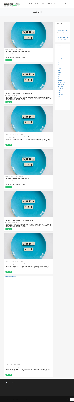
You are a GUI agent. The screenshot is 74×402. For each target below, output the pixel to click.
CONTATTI (40, 398)
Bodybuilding (17, 364)
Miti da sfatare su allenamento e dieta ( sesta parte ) (18, 51)
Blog (55, 3)
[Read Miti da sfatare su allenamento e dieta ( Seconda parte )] (28, 203)
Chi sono (37, 3)
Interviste (59, 72)
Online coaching (61, 84)
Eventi (59, 66)
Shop (43, 3)
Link (58, 78)
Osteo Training (60, 86)
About (59, 49)
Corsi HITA (60, 60)
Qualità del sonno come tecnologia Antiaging (62, 27)
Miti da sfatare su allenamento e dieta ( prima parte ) (18, 263)
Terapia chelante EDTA (62, 39)
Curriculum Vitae (61, 62)
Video (59, 98)
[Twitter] (65, 400)
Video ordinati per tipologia (63, 104)
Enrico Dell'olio (15, 53)
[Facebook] (63, 400)
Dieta (59, 64)
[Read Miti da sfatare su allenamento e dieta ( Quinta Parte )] (28, 76)
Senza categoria (61, 94)
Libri (59, 74)
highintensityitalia (16, 367)
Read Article (8, 60)
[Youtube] (68, 400)
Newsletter (49, 3)
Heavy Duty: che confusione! (12, 366)
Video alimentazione (61, 100)
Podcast (59, 90)
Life (58, 76)
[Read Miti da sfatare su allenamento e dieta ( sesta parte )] (28, 34)
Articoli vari (60, 56)
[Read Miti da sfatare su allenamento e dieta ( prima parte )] (28, 246)
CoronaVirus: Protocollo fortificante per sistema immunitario (62, 34)
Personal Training (61, 88)
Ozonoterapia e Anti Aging (63, 37)
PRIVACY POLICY (35, 398)
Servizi (30, 3)
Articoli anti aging (61, 54)
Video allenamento (9, 49)
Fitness (59, 68)
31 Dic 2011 (8, 367)
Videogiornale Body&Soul (18, 49)
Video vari (60, 106)
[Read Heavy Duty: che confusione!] (28, 318)
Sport (59, 96)
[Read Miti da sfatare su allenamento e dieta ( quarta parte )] (28, 119)
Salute (59, 92)
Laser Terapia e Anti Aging (63, 30)
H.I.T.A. (59, 70)
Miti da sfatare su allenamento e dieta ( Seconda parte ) (19, 220)
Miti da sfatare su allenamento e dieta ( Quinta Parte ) (18, 93)
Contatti (61, 3)
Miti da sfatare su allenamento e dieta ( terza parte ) (18, 178)
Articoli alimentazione (62, 50)
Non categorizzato (61, 82)
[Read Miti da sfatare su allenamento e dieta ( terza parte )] (28, 161)
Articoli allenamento (9, 364)
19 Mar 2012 (8, 53)
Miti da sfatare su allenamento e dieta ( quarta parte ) (18, 136)
